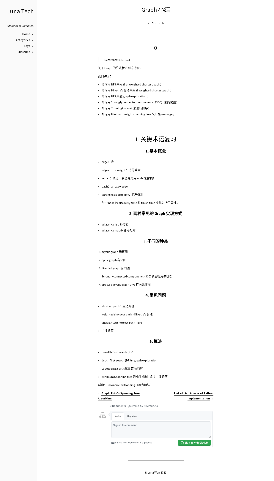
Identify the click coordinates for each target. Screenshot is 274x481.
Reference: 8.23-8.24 (117, 60)
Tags (27, 46)
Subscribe (24, 52)
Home (26, 34)
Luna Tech (20, 11)
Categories (23, 40)
